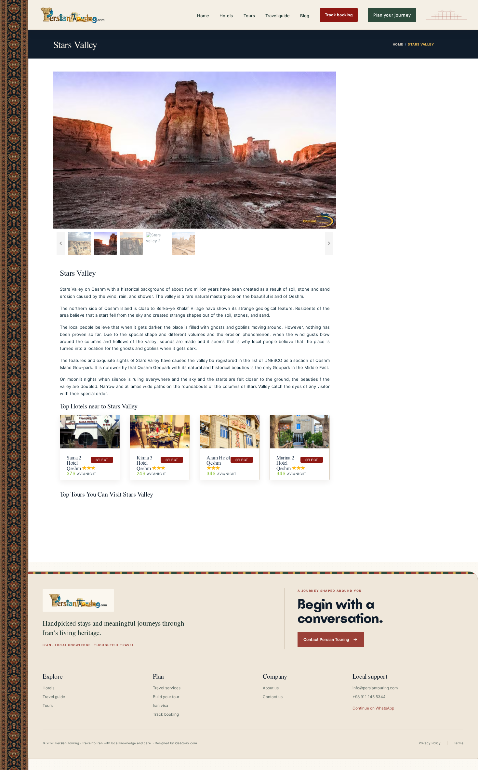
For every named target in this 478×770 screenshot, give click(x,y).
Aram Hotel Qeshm (218, 460)
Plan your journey (392, 15)
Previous (43, 150)
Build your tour (166, 696)
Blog (304, 15)
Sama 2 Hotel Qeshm (74, 462)
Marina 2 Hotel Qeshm (285, 462)
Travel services (166, 687)
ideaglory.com (186, 743)
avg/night (81, 473)
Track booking (339, 14)
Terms (458, 743)
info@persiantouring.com (375, 687)
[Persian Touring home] (73, 14)
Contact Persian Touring (326, 639)
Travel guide (277, 15)
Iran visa (160, 705)
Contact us (273, 696)
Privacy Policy (430, 743)
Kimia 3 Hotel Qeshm (145, 462)
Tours (249, 15)
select (102, 460)
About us (271, 687)
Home (203, 15)
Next (345, 150)
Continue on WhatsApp (373, 708)
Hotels (226, 15)
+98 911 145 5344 (369, 696)
